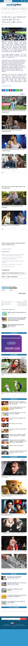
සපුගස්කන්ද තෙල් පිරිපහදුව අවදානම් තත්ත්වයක (14, 589)
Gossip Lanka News (12, 624)
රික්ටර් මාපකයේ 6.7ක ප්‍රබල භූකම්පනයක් (17, 312)
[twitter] (24, 1)
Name (3, 290)
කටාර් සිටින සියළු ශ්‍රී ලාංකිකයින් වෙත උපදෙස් (12, 264)
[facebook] (22, 1)
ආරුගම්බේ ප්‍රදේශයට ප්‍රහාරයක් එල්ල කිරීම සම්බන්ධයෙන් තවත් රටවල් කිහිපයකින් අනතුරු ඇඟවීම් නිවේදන (17, 319)
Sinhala (5, 1)
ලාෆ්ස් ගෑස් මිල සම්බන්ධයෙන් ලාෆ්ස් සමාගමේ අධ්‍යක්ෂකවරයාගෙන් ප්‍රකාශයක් (12, 258)
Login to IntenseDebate (5, 288)
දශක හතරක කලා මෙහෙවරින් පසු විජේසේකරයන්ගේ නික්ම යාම (14, 577)
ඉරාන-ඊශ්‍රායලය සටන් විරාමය (8, 266)
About (13, 620)
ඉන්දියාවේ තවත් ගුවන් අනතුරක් (16, 445)
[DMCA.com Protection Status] (14, 623)
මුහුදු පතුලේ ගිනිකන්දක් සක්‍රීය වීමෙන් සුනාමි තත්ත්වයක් (16, 325)
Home (3, 11)
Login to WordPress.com (12, 288)
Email (11, 290)
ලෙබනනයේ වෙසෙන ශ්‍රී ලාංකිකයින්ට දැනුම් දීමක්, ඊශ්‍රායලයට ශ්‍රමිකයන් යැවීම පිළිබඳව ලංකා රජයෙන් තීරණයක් (17, 441)
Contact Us (18, 620)
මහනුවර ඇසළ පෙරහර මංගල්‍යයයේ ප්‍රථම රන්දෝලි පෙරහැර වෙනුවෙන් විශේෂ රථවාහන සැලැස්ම (13, 255)
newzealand (7, 11)
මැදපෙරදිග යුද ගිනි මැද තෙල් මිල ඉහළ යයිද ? (17, 430)
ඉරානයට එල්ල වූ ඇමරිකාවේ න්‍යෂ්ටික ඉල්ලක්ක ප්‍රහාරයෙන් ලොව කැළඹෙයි (17, 435)
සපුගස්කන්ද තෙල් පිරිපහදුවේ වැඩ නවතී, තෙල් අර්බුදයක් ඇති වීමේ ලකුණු (16, 583)
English (10, 1)
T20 (9, 85)
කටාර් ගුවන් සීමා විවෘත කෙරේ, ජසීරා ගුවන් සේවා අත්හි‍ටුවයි (13, 261)
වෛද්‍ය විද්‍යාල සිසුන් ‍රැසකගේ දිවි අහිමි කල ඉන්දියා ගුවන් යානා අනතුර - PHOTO (18, 452)
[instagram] (26, 1)
